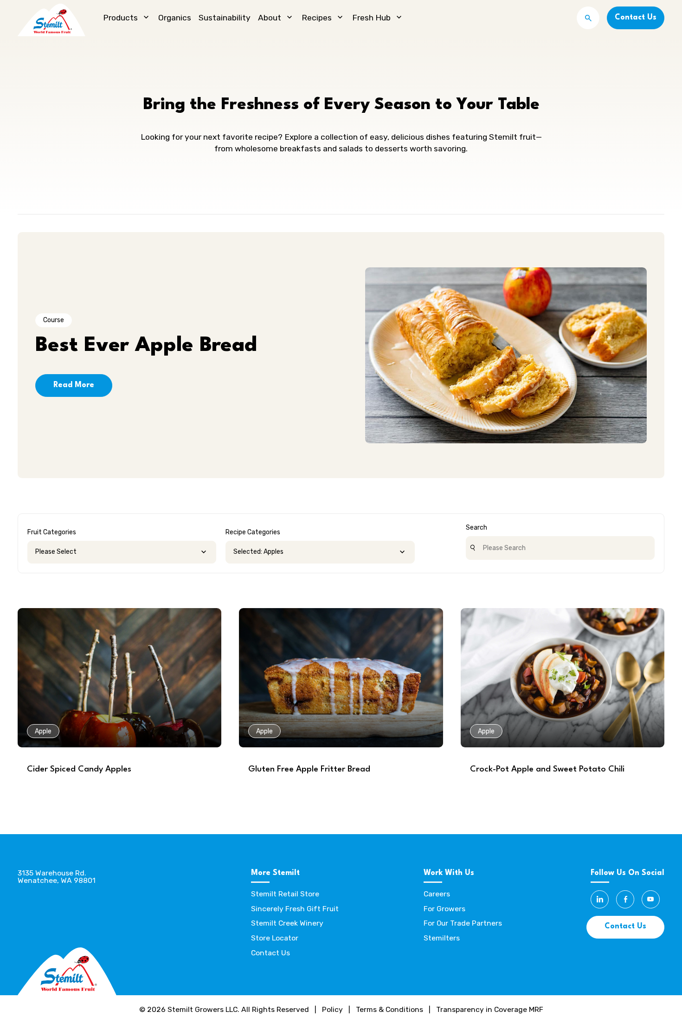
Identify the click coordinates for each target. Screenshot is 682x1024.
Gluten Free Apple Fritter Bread (309, 769)
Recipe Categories (252, 532)
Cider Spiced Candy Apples (79, 769)
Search (476, 527)
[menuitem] (127, 18)
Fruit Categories (51, 532)
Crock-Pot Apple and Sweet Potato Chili (547, 769)
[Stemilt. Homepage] (51, 18)
